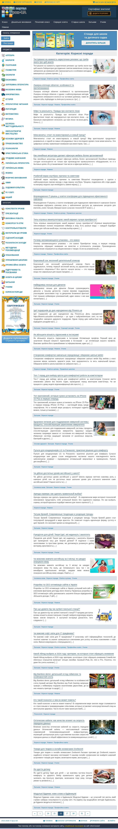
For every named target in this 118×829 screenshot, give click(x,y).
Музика (9, 119)
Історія (9, 99)
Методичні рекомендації (13, 249)
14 (48, 813)
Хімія (8, 183)
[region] (54, 40)
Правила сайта (98, 821)
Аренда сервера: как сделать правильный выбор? (58, 494)
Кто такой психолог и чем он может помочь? (55, 700)
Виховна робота (14, 218)
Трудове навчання (16, 158)
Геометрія (11, 70)
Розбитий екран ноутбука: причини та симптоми (56, 176)
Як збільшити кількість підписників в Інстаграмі (56, 334)
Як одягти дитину (42, 769)
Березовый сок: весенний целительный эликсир (57, 260)
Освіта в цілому (53, 79)
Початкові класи (42, 22)
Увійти (112, 821)
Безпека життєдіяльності (15, 125)
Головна (49, 821)
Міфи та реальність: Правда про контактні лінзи (57, 111)
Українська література (17, 163)
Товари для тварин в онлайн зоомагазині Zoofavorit (58, 749)
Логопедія (11, 109)
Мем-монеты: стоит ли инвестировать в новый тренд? (60, 135)
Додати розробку (100, 13)
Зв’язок (39, 2)
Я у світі (10, 192)
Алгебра (10, 55)
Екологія (10, 75)
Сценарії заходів (67, 328)
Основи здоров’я (40, 444)
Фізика (9, 173)
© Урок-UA (9, 821)
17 (67, 813)
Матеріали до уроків (16, 233)
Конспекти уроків (15, 209)
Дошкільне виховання (21, 22)
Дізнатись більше (96, 43)
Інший (9, 197)
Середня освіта (61, 22)
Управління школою (74, 213)
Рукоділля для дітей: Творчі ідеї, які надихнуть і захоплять (62, 534)
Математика (12, 114)
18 (73, 813)
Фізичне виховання (16, 178)
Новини (57, 104)
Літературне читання (17, 104)
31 (82, 813)
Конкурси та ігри (14, 223)
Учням (103, 22)
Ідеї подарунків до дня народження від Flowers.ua (58, 310)
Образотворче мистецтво (13, 132)
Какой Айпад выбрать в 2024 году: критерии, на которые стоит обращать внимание (74, 654)
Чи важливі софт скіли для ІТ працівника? (54, 633)
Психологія (38, 714)
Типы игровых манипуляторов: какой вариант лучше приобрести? (65, 219)
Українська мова (15, 168)
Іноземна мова (39, 487)
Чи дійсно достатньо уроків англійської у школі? (57, 473)
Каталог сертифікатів (23, 2)
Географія (11, 65)
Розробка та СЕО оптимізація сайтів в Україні (55, 585)
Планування (12, 255)
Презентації (12, 213)
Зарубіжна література (17, 85)
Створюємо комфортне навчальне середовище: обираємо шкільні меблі (68, 355)
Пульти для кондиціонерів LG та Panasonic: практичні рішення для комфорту (71, 450)
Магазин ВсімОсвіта (105, 2)
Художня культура (15, 188)
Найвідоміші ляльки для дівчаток (49, 285)
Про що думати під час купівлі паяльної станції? (57, 609)
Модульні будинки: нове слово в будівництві (55, 793)
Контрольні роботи (16, 228)
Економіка (11, 80)
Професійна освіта (67, 79)
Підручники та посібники (13, 271)
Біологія (10, 60)
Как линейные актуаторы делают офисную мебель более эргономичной (68, 155)
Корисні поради (40, 79)
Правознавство (14, 144)
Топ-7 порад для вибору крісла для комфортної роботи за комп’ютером (68, 375)
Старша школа (78, 22)
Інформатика (12, 94)
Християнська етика (17, 153)
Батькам (92, 22)
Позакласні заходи (16, 243)
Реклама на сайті (53, 2)
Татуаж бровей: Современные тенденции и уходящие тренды (63, 514)
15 (54, 813)
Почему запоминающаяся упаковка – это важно (57, 240)
